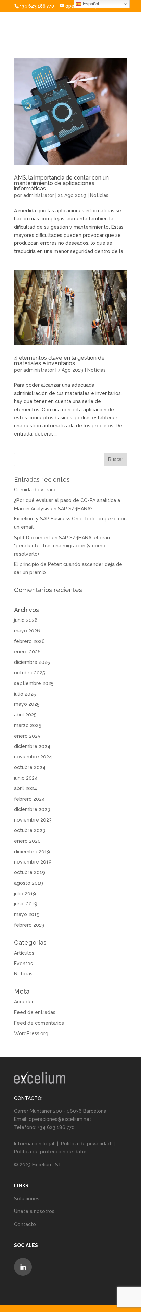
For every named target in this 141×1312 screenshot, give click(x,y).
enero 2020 (27, 841)
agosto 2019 (28, 883)
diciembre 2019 (32, 851)
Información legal (35, 1143)
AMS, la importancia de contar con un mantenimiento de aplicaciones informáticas (61, 183)
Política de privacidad (86, 1143)
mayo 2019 (27, 914)
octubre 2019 (29, 872)
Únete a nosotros (34, 1211)
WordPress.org (31, 1033)
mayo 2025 (27, 704)
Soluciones (26, 1198)
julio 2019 (25, 893)
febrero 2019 (29, 925)
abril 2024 (25, 788)
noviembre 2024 (33, 756)
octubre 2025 (29, 672)
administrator (38, 195)
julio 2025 (25, 694)
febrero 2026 (29, 641)
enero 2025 (27, 736)
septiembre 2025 (34, 683)
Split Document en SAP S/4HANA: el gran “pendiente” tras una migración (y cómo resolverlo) (62, 546)
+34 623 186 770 (37, 6)
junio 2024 (26, 778)
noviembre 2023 (33, 820)
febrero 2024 (29, 799)
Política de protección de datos (51, 1151)
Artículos (24, 953)
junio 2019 (25, 904)
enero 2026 (27, 651)
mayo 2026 (27, 630)
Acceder (24, 1001)
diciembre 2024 (32, 746)
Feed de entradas (34, 1012)
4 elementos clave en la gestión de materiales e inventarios (59, 361)
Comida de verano (35, 490)
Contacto (25, 1224)
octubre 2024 (30, 767)
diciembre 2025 (32, 662)
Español (90, 3)
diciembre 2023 (32, 809)
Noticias (99, 195)
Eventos (23, 963)
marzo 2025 (27, 725)
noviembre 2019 (33, 862)
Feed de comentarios (39, 1023)
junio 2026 (26, 620)
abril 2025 (25, 714)
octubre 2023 (29, 830)
